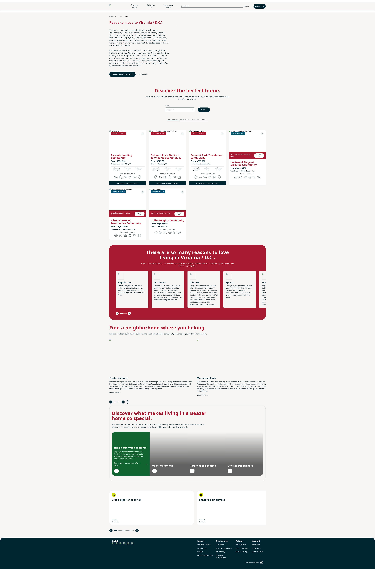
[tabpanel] (187, 183)
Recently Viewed (257, 552)
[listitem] (151, 508)
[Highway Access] (130, 177)
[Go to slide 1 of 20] (115, 530)
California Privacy (242, 548)
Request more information (122, 74)
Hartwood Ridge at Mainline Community (243, 163)
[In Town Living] (139, 235)
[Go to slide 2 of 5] (123, 313)
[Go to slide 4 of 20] (119, 530)
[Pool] (240, 177)
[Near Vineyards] (179, 177)
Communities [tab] (173, 119)
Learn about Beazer (168, 6)
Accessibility (220, 552)
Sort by (167, 106)
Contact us (259, 6)
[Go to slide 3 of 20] (118, 530)
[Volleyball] (156, 177)
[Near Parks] (116, 177)
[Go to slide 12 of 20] (126, 530)
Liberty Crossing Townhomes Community (126, 222)
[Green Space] (160, 177)
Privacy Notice (241, 545)
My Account (256, 545)
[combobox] (180, 109)
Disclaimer (143, 74)
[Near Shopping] (121, 177)
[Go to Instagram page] (117, 543)
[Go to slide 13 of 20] (127, 530)
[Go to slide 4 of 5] (125, 313)
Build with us (151, 6)
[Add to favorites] (142, 133)
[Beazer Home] (116, 6)
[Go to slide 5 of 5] (126, 313)
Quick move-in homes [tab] (199, 119)
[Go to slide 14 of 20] (128, 530)
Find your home (134, 6)
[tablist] (187, 120)
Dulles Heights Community (167, 220)
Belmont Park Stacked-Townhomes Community (166, 156)
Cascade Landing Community (121, 156)
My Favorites (256, 548)
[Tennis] (245, 177)
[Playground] (135, 177)
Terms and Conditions (224, 548)
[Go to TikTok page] (121, 543)
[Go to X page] (124, 543)
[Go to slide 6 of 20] (121, 530)
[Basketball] (236, 177)
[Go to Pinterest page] (132, 543)
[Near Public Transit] (179, 233)
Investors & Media (204, 545)
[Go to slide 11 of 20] (125, 530)
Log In (246, 6)
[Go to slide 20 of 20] (133, 530)
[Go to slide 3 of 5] (124, 313)
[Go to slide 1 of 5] (121, 313)
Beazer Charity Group (205, 555)
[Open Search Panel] (181, 6)
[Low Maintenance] (139, 177)
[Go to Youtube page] (128, 543)
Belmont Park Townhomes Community (207, 156)
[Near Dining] (125, 177)
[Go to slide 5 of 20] (120, 530)
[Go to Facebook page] (113, 543)
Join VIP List (259, 155)
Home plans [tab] (184, 119)
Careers (200, 552)
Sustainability (202, 548)
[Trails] (250, 177)
